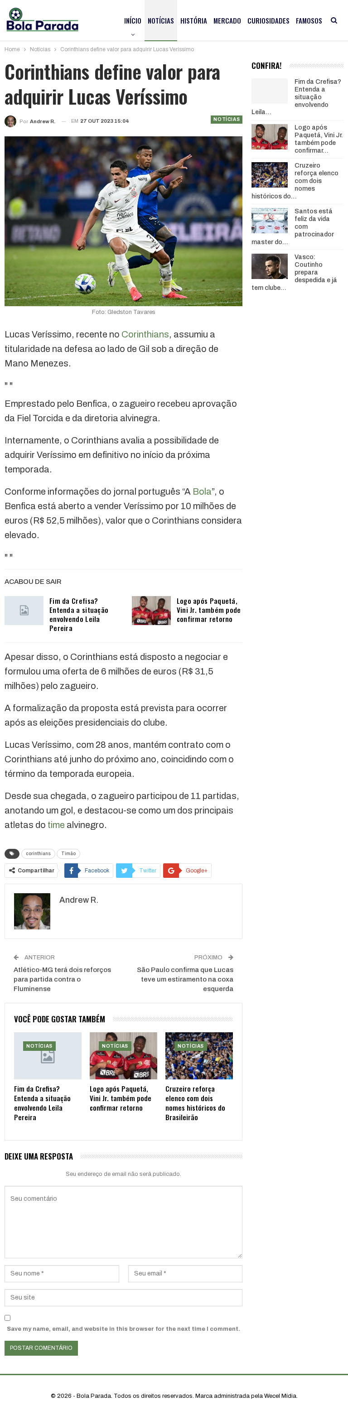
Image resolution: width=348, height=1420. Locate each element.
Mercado (227, 20)
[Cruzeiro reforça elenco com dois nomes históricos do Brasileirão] (199, 1055)
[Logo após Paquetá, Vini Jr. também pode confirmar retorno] (151, 610)
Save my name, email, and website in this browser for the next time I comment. (123, 1329)
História (193, 20)
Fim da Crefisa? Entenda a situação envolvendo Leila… (296, 97)
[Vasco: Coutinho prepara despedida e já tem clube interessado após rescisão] (269, 266)
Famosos (309, 20)
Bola (202, 491)
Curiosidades (268, 20)
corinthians (38, 853)
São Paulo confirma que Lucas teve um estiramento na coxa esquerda (185, 979)
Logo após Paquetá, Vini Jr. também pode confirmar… (319, 139)
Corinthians (145, 334)
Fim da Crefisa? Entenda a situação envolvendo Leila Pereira (78, 614)
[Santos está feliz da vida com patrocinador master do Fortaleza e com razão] (269, 220)
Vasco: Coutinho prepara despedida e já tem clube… (294, 272)
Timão (68, 853)
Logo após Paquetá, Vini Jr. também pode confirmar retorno (209, 610)
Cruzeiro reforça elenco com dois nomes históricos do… (294, 180)
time (56, 825)
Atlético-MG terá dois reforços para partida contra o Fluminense (62, 979)
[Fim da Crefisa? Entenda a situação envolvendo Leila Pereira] (24, 610)
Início (132, 20)
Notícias (161, 20)
